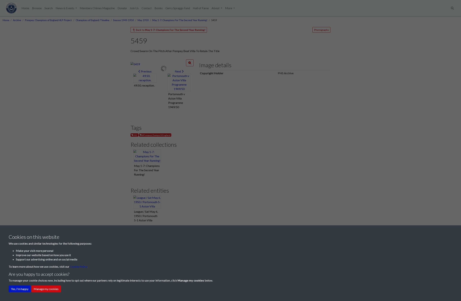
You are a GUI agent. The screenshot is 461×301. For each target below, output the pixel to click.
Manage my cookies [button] (46, 289)
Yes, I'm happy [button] (19, 289)
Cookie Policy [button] (78, 266)
